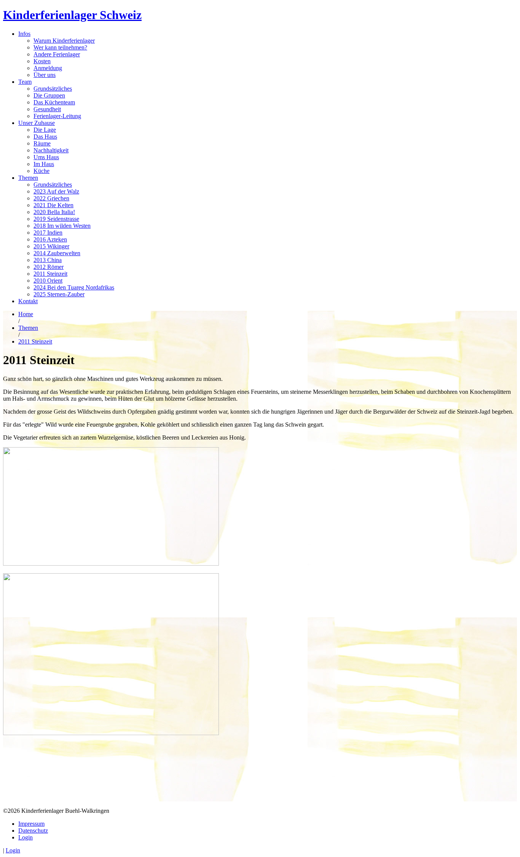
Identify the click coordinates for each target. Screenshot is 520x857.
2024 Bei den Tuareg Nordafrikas (73, 287)
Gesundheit (47, 109)
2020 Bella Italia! (54, 212)
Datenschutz (33, 830)
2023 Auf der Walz (56, 191)
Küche (41, 171)
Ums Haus (46, 157)
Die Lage (44, 129)
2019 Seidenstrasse (56, 219)
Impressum (31, 823)
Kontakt (28, 301)
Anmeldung (47, 68)
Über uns (44, 75)
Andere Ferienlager (56, 54)
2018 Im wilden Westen (62, 225)
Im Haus (43, 164)
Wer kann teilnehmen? (60, 47)
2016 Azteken (50, 239)
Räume (42, 143)
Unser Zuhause (36, 123)
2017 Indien (47, 232)
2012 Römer (48, 267)
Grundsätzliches (52, 88)
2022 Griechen (51, 198)
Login (25, 837)
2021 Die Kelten (53, 205)
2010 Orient (47, 280)
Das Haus (45, 136)
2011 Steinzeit (50, 273)
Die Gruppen (49, 95)
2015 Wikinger (51, 246)
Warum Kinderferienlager (64, 40)
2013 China (47, 260)
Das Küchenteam (54, 102)
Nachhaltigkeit (51, 150)
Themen (28, 177)
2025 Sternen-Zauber (59, 294)
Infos (24, 33)
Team (25, 81)
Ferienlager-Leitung (57, 116)
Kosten (42, 61)
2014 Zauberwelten (56, 253)
